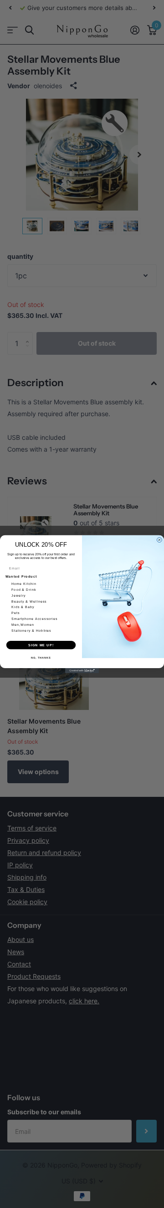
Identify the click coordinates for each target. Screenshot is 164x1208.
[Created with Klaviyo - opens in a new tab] (82, 670)
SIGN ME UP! (41, 645)
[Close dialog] (159, 539)
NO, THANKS (41, 657)
